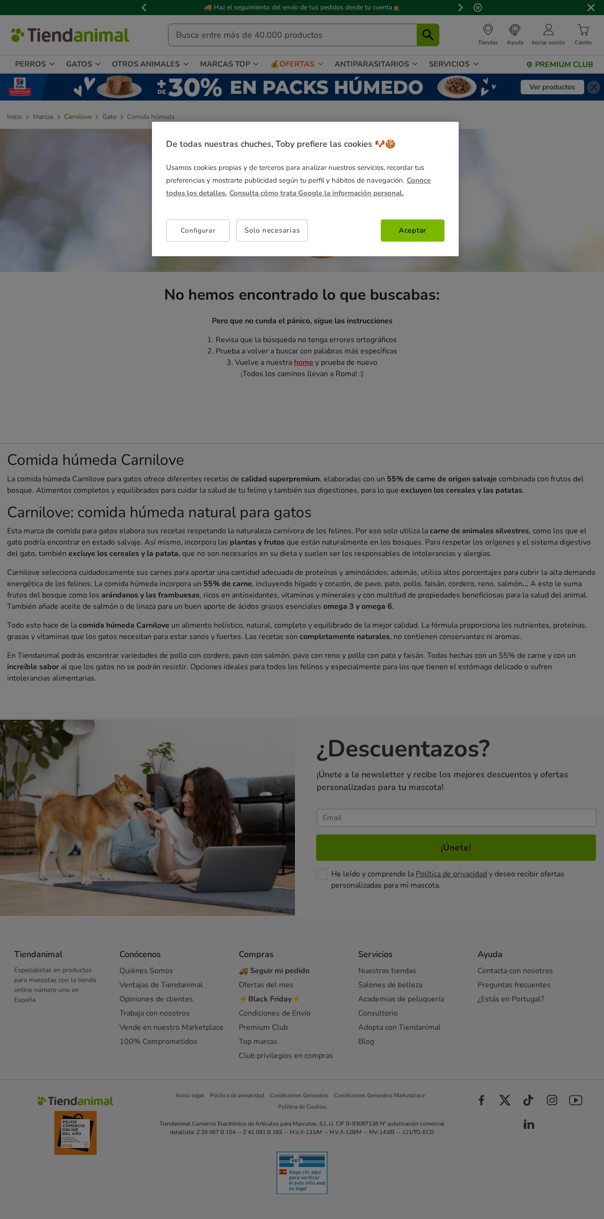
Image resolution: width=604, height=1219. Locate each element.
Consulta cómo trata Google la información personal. (316, 193)
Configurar (198, 230)
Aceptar (413, 230)
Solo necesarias (272, 230)
